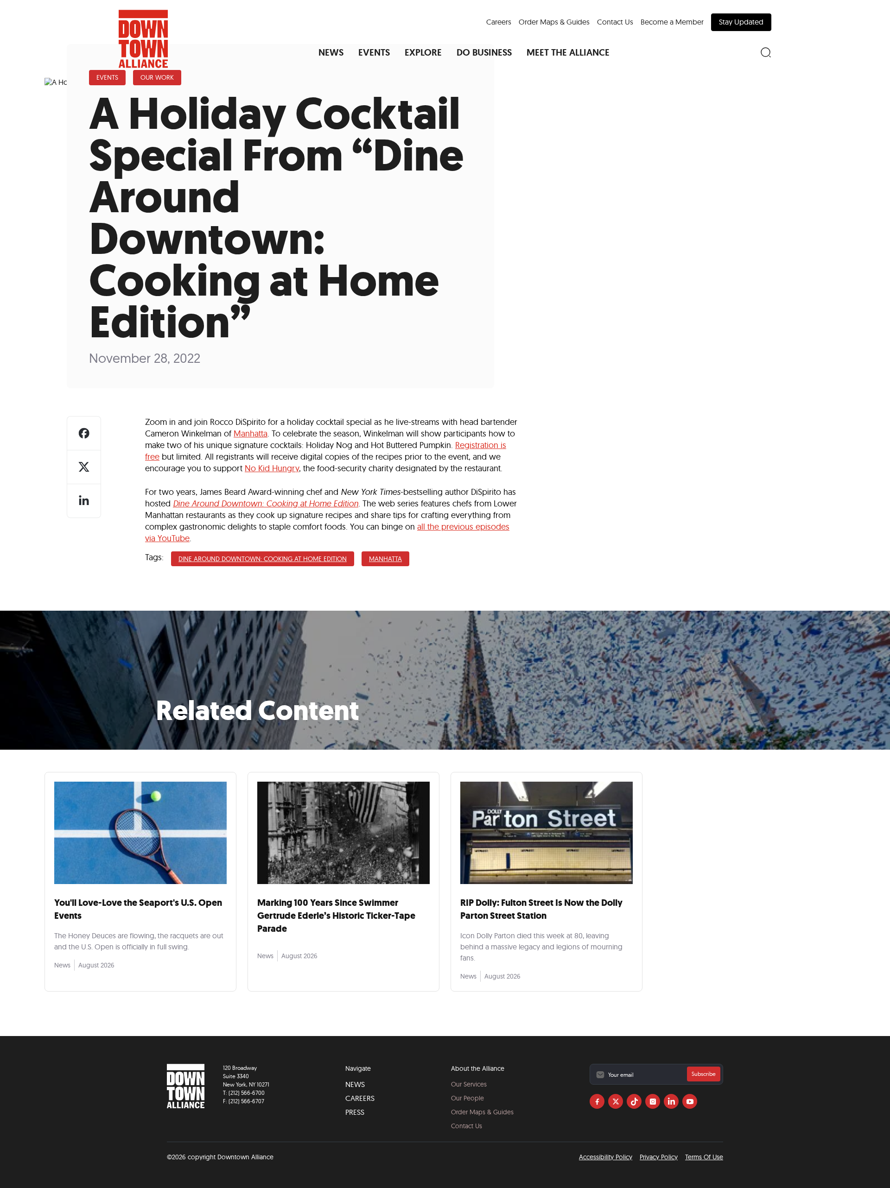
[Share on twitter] (84, 467)
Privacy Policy (659, 1157)
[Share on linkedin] (84, 501)
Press (354, 1112)
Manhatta (250, 433)
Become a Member (672, 21)
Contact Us (615, 21)
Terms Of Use (704, 1157)
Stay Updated (741, 21)
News (355, 1084)
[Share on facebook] (84, 433)
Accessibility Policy (605, 1157)
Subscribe (704, 1073)
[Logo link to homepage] (143, 39)
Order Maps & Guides (554, 21)
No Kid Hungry (272, 468)
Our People (467, 1098)
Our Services (469, 1084)
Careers (498, 21)
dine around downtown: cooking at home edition (262, 559)
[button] (330, 52)
